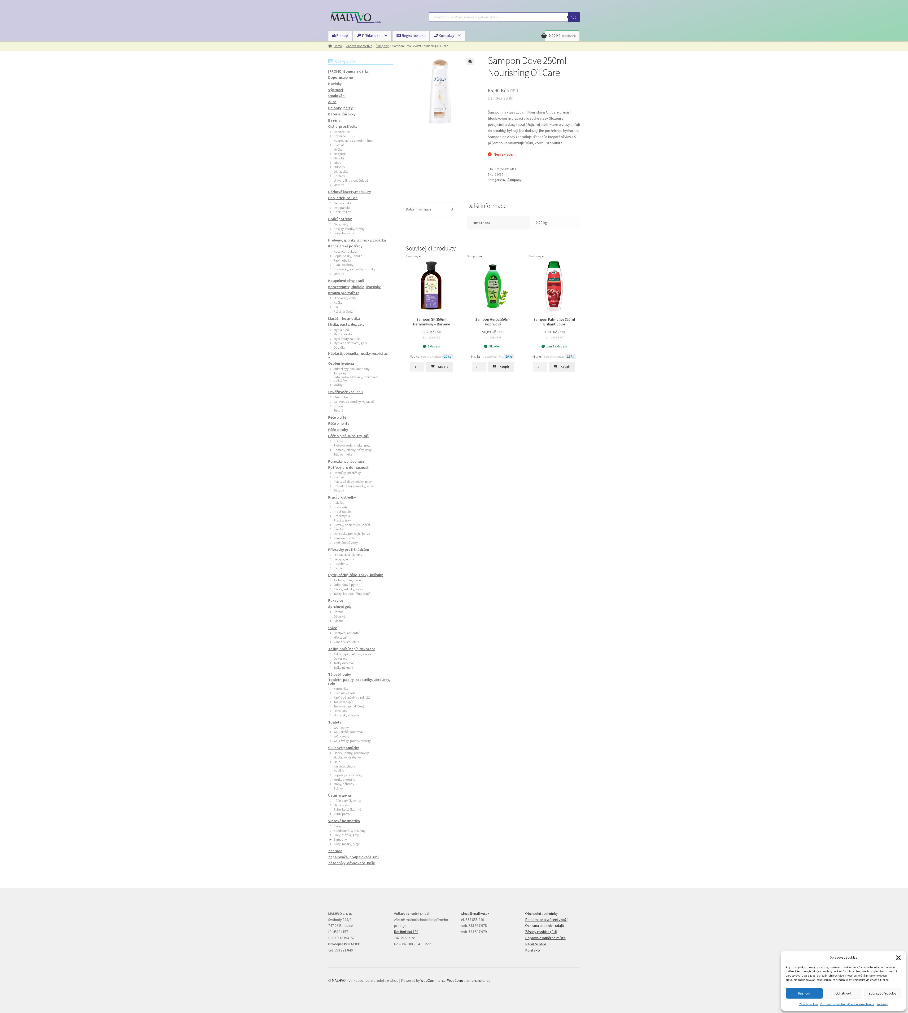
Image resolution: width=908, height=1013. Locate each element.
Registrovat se (413, 35)
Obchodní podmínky (541, 913)
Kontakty (882, 1004)
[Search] (574, 17)
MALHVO (339, 980)
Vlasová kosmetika (359, 46)
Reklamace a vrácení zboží (546, 919)
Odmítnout (843, 993)
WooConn (455, 980)
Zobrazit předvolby (882, 993)
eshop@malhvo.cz (474, 913)
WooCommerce (432, 980)
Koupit (443, 366)
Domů (338, 46)
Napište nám (535, 944)
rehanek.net (480, 980)
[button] (898, 957)
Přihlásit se (370, 35)
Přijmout (804, 993)
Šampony (382, 46)
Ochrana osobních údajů (544, 925)
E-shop (342, 35)
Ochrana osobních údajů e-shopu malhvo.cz (847, 1004)
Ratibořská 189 (406, 931)
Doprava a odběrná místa (545, 937)
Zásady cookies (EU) (541, 931)
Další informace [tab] (418, 209)
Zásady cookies (808, 1004)
